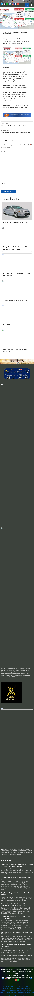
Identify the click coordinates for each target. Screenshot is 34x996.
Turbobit (28, 990)
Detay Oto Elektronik (7, 849)
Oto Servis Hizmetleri (21, 969)
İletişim (17, 973)
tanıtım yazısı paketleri (9, 986)
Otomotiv (20, 971)
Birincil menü (31, 5)
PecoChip (5, 990)
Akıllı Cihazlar (11, 971)
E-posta (4, 183)
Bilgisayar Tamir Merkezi (17, 990)
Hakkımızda (27, 971)
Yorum (3, 151)
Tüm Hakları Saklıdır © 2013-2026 (17, 975)
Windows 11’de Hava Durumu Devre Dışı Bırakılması (16, 125)
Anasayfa (4, 969)
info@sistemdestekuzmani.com (20, 977)
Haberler (10, 969)
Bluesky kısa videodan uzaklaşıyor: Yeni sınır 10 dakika (16, 955)
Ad (2, 175)
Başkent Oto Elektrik (23, 988)
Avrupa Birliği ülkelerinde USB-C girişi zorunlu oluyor (16, 131)
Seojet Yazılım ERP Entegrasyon (16, 992)
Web (30, 969)
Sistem (4, 971)
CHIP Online (7, 860)
